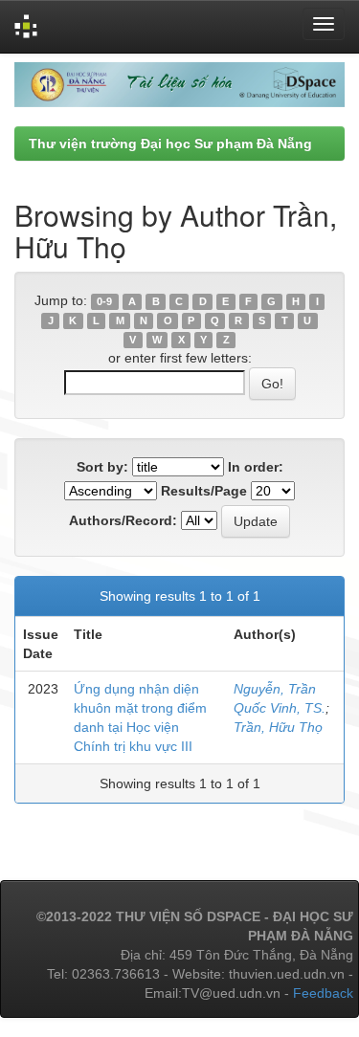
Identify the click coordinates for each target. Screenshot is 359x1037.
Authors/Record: (123, 520)
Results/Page (204, 490)
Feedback (323, 993)
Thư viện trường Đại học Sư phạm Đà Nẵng (170, 143)
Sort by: (102, 466)
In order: (255, 466)
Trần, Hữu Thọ (278, 727)
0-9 (104, 301)
